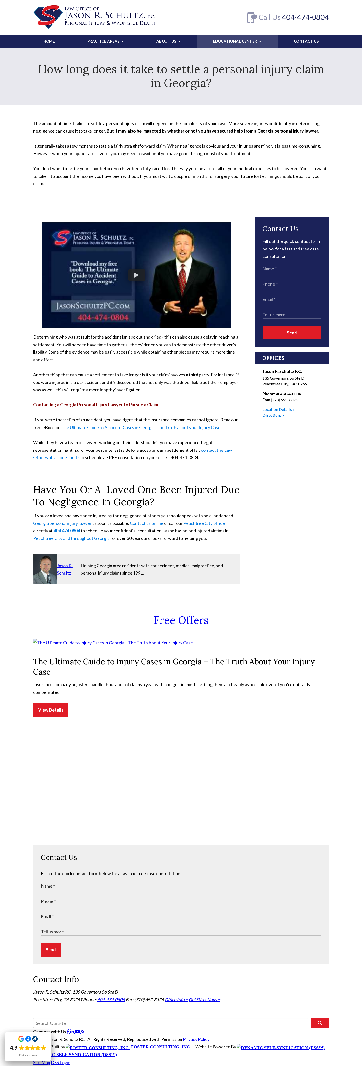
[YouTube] (78, 1031)
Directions (272, 415)
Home (49, 41)
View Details (51, 710)
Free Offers (181, 620)
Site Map (41, 1062)
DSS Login (60, 1062)
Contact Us (306, 41)
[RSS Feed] (82, 1031)
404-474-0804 (305, 17)
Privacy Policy (196, 1039)
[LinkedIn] (72, 1031)
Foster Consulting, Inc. (160, 1046)
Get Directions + (204, 999)
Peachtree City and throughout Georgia (71, 538)
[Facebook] (68, 1031)
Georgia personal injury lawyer (62, 523)
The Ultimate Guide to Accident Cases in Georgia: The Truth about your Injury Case (140, 427)
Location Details (277, 409)
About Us (166, 41)
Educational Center (235, 41)
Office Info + (176, 999)
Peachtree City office (204, 523)
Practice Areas (104, 41)
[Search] (320, 1023)
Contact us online (146, 523)
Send (292, 332)
